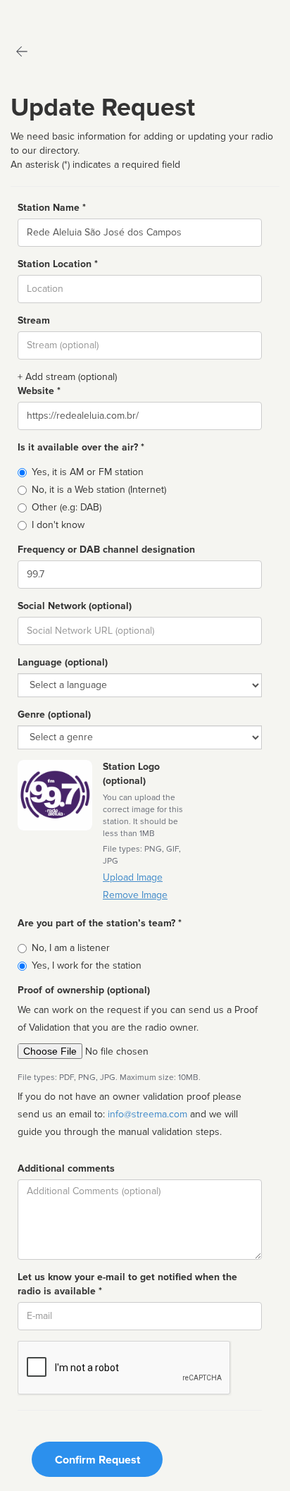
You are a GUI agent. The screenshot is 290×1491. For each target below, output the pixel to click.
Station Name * (52, 208)
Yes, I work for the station (86, 965)
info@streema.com (147, 1114)
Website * (39, 391)
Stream (34, 320)
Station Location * (58, 264)
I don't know (58, 525)
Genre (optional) (54, 714)
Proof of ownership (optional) (84, 990)
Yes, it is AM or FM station (88, 472)
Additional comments (66, 1168)
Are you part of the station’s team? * (100, 923)
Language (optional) (63, 662)
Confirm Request (97, 1460)
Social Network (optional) (75, 606)
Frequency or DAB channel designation (106, 550)
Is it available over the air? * (81, 447)
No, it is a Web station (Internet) (99, 490)
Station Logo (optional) (131, 774)
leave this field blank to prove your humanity (53, 14)
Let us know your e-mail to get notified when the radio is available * (127, 1284)
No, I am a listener (71, 948)
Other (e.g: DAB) (66, 507)
